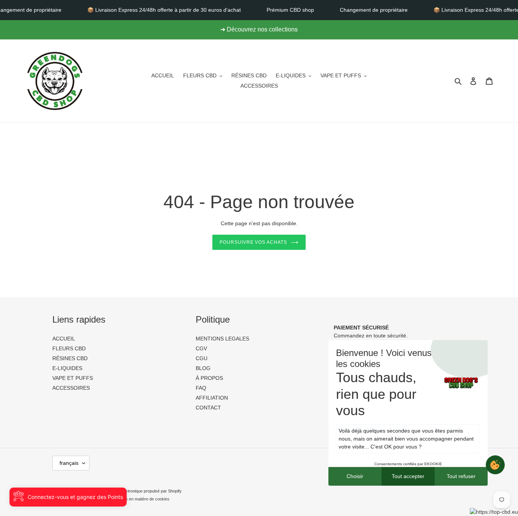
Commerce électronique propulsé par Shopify (140, 491)
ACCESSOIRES (71, 388)
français (69, 463)
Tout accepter (408, 476)
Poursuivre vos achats (253, 242)
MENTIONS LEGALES (222, 339)
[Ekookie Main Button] (495, 464)
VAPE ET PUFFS (72, 378)
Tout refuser (461, 476)
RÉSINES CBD (70, 358)
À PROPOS (209, 378)
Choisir (355, 476)
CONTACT (208, 408)
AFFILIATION (212, 398)
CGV (201, 348)
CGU (201, 358)
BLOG (203, 368)
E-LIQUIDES (67, 368)
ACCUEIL (63, 339)
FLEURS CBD (69, 348)
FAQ (201, 388)
